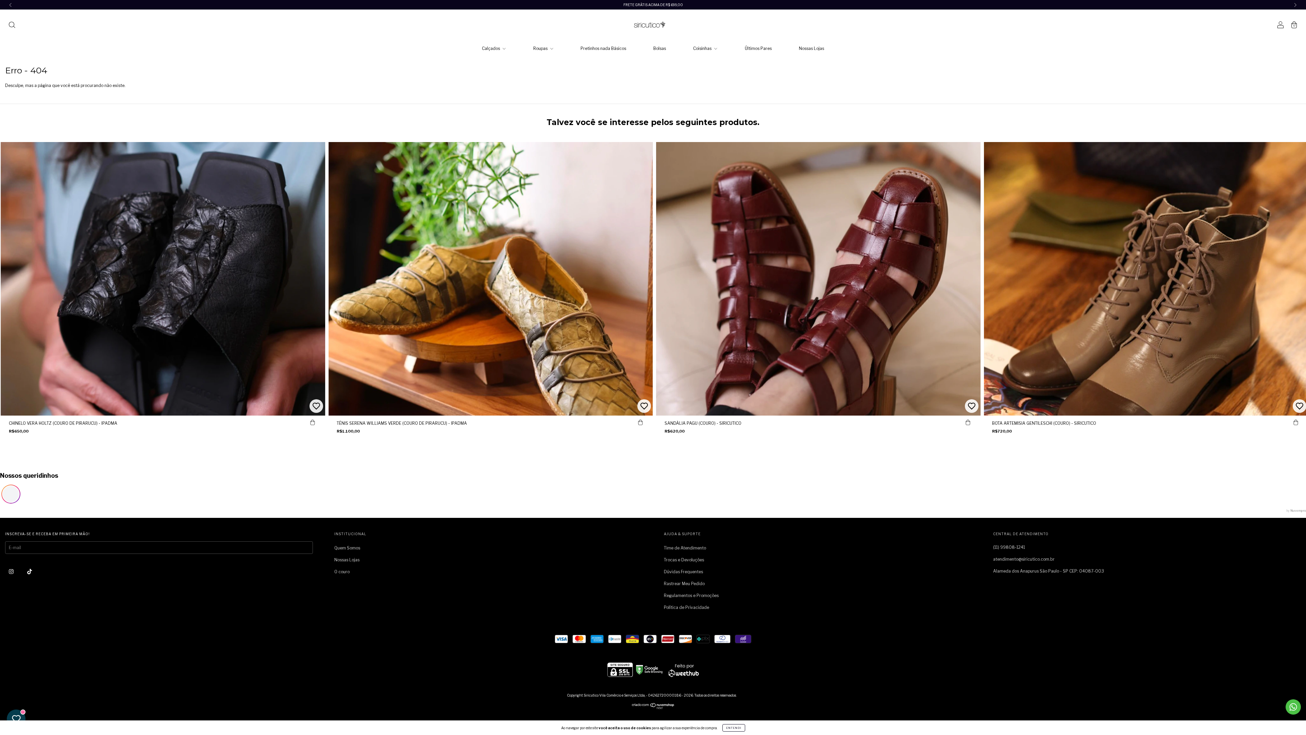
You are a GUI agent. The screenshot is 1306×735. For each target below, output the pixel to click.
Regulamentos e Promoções (691, 595)
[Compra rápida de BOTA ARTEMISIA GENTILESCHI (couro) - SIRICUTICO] (1296, 422)
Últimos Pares (758, 48)
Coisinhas (703, 48)
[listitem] (11, 494)
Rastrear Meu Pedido (684, 583)
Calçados (491, 48)
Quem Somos (347, 547)
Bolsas (659, 48)
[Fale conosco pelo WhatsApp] (1293, 707)
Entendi (733, 728)
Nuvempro (1298, 510)
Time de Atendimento (685, 547)
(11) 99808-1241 (1009, 547)
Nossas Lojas (811, 48)
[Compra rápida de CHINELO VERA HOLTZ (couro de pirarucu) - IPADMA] (312, 422)
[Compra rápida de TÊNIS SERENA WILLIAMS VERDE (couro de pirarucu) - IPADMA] (640, 422)
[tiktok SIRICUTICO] (29, 571)
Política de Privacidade (686, 607)
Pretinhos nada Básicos (603, 48)
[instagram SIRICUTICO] (11, 571)
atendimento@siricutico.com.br (1024, 559)
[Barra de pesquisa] (12, 25)
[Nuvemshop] (653, 707)
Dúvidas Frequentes (683, 571)
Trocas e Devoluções (684, 559)
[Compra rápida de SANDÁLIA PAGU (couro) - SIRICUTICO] (968, 422)
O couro (342, 571)
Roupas (541, 48)
